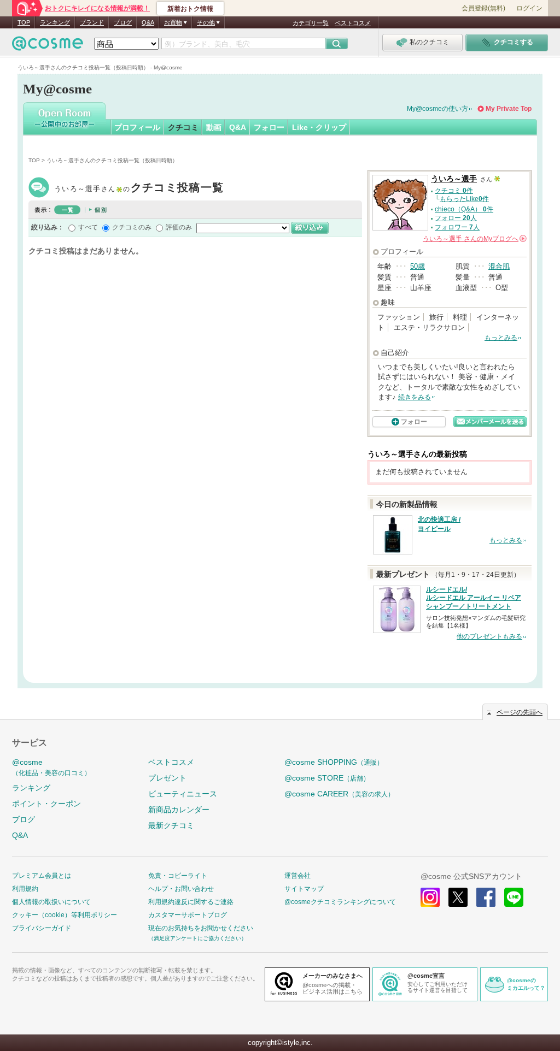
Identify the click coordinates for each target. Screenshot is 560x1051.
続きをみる (414, 397)
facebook (485, 897)
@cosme (51, 767)
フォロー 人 (456, 218)
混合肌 (499, 266)
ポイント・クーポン (46, 803)
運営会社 (297, 875)
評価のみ (179, 227)
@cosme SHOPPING (333, 762)
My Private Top (509, 109)
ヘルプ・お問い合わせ (181, 889)
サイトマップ (304, 889)
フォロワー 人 (457, 227)
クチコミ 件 (454, 190)
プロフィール (137, 127)
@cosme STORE (327, 778)
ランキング (55, 22)
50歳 (417, 266)
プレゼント (167, 778)
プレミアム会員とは (41, 875)
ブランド (92, 22)
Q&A (148, 22)
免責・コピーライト (177, 875)
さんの (474, 239)
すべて (88, 227)
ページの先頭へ (519, 712)
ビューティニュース (182, 793)
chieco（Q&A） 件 (464, 209)
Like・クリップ (319, 127)
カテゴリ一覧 (311, 23)
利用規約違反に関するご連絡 (191, 902)
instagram (430, 897)
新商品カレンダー (178, 809)
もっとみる (501, 337)
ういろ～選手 (139, 189)
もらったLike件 (464, 199)
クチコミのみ (131, 227)
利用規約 (25, 889)
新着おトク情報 (190, 9)
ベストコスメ (353, 23)
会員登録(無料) (483, 8)
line (513, 897)
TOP (24, 22)
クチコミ (183, 127)
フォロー (269, 127)
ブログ (123, 22)
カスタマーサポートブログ (187, 915)
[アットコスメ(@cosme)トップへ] (47, 46)
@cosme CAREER (339, 793)
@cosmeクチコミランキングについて (340, 902)
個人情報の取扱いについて (51, 902)
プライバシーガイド (41, 928)
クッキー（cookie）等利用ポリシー (64, 915)
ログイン (529, 8)
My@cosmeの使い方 (437, 109)
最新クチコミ (171, 825)
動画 (213, 127)
